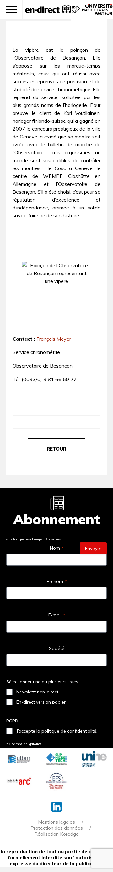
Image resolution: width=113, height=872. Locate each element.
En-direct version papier (41, 702)
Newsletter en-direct (37, 692)
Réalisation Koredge (56, 834)
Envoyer (93, 548)
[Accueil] (42, 9)
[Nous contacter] (75, 12)
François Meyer (53, 339)
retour (56, 449)
